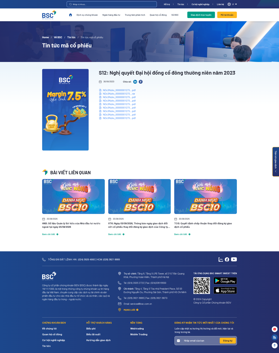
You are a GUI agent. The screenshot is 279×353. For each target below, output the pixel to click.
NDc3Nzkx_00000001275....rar (119, 93)
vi (233, 4)
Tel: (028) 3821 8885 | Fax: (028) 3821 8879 (145, 298)
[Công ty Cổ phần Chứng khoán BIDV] (49, 14)
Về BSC (175, 14)
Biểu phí (90, 328)
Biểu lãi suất (93, 334)
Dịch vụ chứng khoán (87, 14)
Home (45, 37)
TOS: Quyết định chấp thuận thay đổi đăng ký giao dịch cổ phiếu (203, 225)
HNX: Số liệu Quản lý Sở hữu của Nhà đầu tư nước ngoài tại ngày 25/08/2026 (71, 225)
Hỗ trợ (167, 4)
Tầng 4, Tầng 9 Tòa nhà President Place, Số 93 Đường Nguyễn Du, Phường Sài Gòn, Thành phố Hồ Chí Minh (155, 290)
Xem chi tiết (48, 234)
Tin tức (180, 4)
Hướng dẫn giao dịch (98, 340)
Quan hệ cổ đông (158, 14)
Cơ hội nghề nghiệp (200, 4)
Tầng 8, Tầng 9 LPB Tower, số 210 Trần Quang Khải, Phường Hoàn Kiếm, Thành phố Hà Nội (154, 275)
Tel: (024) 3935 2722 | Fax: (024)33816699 (145, 283)
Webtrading (137, 328)
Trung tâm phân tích (135, 14)
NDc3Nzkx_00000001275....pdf (119, 90)
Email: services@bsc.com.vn (138, 304)
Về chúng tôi (49, 328)
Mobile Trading (138, 334)
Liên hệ (220, 4)
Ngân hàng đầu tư (111, 14)
